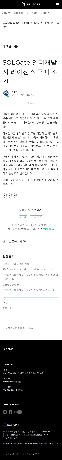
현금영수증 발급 (11, 285)
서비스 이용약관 (11, 454)
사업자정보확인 (11, 435)
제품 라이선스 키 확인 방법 (16, 264)
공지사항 (6, 13)
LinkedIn (15, 195)
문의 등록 (48, 228)
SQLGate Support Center (16, 23)
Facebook (5, 195)
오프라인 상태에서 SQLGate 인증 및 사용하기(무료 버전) (30, 290)
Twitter (10, 195)
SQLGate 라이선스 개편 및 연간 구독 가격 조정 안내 (28, 269)
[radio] (23, 217)
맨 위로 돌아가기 (12, 241)
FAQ (34, 13)
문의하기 (45, 13)
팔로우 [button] (31, 102)
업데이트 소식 (21, 13)
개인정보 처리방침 (30, 454)
